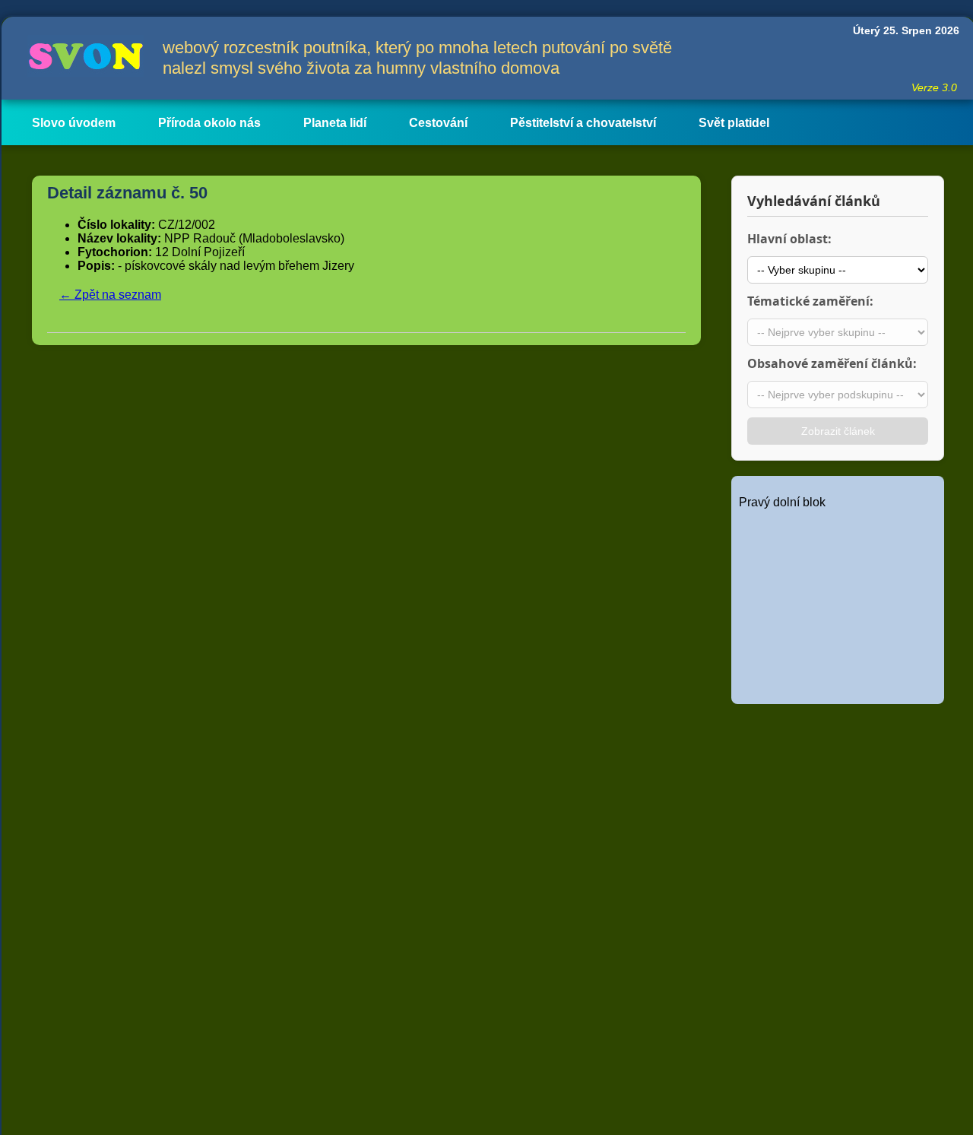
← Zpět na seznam (110, 294)
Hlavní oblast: (789, 238)
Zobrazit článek (838, 431)
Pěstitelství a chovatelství (583, 122)
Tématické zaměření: (810, 301)
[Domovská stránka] (82, 58)
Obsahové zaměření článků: (832, 363)
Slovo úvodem (74, 122)
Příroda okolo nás (209, 122)
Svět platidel (734, 122)
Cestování (438, 122)
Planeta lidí (334, 122)
